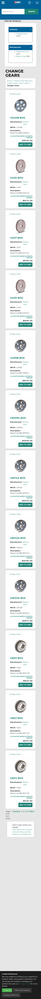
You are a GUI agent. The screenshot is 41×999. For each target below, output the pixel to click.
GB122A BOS (18, 538)
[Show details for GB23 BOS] (20, 706)
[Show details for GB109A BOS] (20, 406)
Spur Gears (24, 83)
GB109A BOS (18, 417)
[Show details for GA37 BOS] (20, 226)
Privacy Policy (24, 984)
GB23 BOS (16, 718)
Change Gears (21, 34)
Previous (16, 811)
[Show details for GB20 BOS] (20, 646)
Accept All (7, 990)
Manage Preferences (11, 995)
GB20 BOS (16, 658)
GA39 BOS (16, 297)
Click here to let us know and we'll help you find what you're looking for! (22, 832)
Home (9, 81)
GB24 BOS (16, 778)
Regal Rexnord (22, 52)
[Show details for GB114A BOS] (20, 466)
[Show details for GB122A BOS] (20, 526)
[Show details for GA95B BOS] (20, 346)
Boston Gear (21, 56)
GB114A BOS (17, 478)
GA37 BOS (16, 237)
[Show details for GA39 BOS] (20, 286)
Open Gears (13, 83)
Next (32, 811)
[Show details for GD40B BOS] (20, 106)
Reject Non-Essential (22, 990)
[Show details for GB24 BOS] (20, 766)
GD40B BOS (17, 117)
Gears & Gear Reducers (23, 81)
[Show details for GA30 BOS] (20, 166)
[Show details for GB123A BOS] (20, 586)
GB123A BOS (18, 598)
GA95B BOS (17, 357)
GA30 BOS (16, 177)
